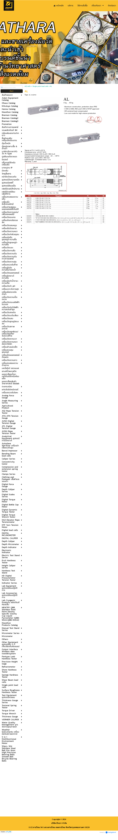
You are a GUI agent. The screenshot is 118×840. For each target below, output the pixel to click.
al (29, 95)
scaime (33, 95)
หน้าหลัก (28, 86)
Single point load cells (40, 86)
